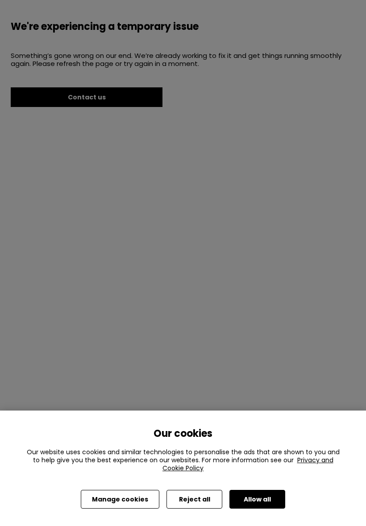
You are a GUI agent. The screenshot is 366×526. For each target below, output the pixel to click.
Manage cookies (120, 499)
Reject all (194, 499)
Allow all (257, 499)
